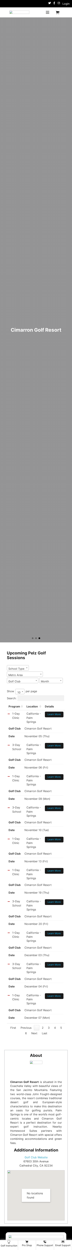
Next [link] (34, 1033)
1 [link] (36, 1027)
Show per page (22, 692)
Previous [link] (26, 1027)
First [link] (13, 1027)
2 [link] (43, 1027)
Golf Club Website (36, 1157)
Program (14, 706)
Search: (11, 698)
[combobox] (18, 667)
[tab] (32, 638)
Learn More (54, 714)
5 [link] (61, 1027)
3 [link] (49, 1027)
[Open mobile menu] (47, 12)
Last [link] (44, 1033)
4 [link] (55, 1027)
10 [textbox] (18, 692)
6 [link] (26, 1033)
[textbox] (17, 668)
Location (32, 706)
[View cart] (57, 12)
